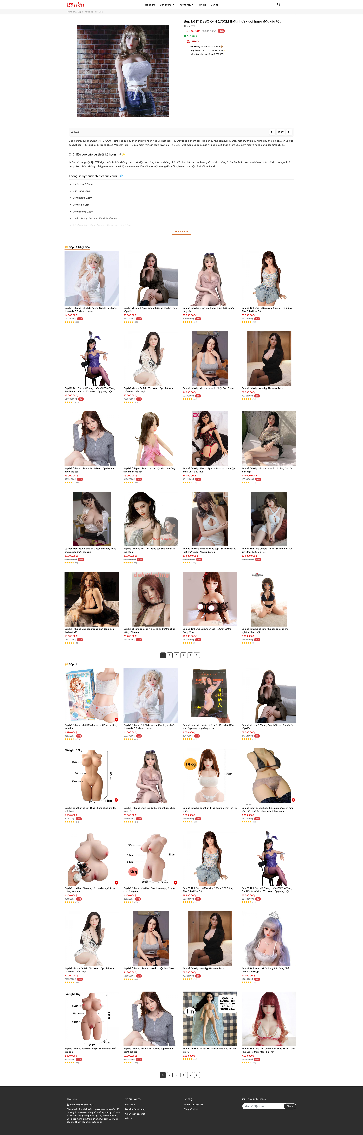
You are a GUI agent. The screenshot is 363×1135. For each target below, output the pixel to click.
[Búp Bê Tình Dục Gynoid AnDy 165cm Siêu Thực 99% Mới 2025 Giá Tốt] (269, 519)
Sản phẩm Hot (191, 1109)
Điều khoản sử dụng (135, 1109)
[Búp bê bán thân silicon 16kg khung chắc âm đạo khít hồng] (92, 775)
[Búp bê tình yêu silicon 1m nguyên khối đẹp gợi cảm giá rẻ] (210, 1019)
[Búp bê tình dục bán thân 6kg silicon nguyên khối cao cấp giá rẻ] (151, 858)
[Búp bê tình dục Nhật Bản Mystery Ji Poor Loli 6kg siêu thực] (92, 695)
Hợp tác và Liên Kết (193, 1104)
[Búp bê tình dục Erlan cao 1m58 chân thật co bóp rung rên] (210, 278)
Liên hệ (128, 1118)
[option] (123, 71)
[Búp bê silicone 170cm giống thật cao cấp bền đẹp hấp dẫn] (151, 278)
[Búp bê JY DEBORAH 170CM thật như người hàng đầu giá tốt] (123, 71)
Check (290, 1106)
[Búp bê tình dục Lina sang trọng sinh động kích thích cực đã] (92, 599)
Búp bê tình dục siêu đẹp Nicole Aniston (262, 388)
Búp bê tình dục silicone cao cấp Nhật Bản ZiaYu (208, 388)
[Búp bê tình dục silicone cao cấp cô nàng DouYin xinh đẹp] (269, 438)
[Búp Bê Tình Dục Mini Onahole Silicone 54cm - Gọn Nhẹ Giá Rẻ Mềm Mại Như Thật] (269, 1019)
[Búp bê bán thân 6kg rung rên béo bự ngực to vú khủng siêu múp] (92, 858)
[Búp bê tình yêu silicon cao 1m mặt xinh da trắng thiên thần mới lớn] (151, 438)
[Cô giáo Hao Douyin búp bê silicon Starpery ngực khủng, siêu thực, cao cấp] (92, 519)
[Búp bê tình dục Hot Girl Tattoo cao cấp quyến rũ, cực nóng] (151, 519)
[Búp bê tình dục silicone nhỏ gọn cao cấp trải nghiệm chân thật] (269, 599)
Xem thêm (180, 231)
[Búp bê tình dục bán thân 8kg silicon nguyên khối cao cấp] (92, 1019)
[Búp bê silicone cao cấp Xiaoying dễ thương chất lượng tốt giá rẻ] (151, 599)
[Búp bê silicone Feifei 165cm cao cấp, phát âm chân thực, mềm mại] (151, 358)
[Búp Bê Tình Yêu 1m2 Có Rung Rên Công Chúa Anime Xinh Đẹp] (269, 938)
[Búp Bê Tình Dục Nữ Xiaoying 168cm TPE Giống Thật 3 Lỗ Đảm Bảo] (269, 278)
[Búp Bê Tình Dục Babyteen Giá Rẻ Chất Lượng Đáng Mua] (210, 599)
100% (281, 132)
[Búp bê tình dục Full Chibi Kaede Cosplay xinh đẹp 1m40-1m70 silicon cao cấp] (92, 278)
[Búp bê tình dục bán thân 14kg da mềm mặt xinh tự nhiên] (210, 775)
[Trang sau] (197, 655)
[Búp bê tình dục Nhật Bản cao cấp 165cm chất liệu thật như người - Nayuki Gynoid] (210, 519)
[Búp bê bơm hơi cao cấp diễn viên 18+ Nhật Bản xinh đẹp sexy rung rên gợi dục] (210, 695)
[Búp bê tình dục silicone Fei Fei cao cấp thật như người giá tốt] (92, 438)
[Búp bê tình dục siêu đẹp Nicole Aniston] (269, 358)
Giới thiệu (130, 1104)
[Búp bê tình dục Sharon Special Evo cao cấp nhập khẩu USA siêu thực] (210, 438)
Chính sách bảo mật (135, 1113)
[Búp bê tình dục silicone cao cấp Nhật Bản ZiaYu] (210, 358)
